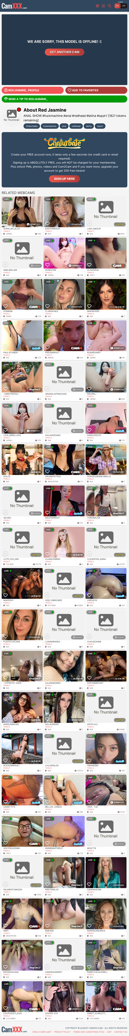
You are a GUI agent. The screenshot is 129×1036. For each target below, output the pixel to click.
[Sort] (98, 6)
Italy (92, 275)
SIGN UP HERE (64, 179)
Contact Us (120, 1032)
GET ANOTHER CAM (64, 52)
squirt (100, 126)
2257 (109, 1032)
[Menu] (104, 6)
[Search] (110, 6)
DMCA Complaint (42, 1032)
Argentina (53, 481)
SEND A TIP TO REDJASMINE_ (28, 99)
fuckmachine (49, 126)
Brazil (51, 357)
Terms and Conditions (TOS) (88, 1032)
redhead (76, 126)
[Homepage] (14, 6)
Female (6, 231)
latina (89, 126)
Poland (9, 564)
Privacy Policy (62, 1032)
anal (64, 126)
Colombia (10, 1018)
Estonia (52, 605)
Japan (9, 234)
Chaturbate (32, 126)
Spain (8, 316)
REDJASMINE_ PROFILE (23, 90)
